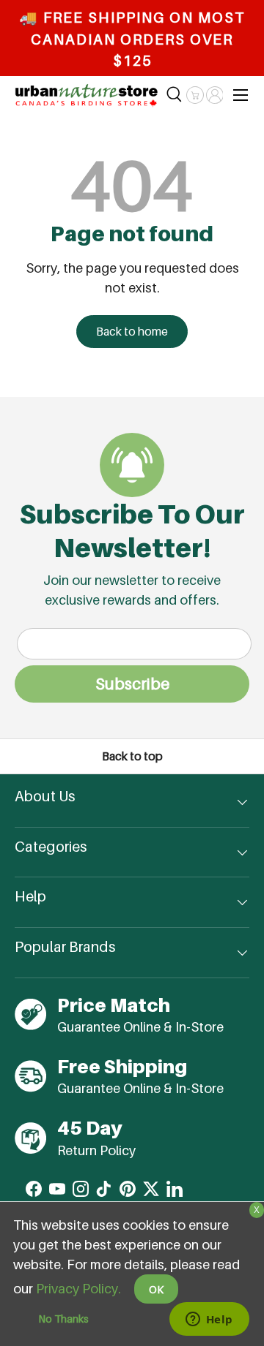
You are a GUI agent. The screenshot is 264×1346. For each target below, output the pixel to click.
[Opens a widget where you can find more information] (209, 1320)
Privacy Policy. (78, 1288)
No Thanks (63, 1318)
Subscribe (132, 683)
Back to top (132, 756)
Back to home (132, 332)
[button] (195, 95)
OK (156, 1289)
